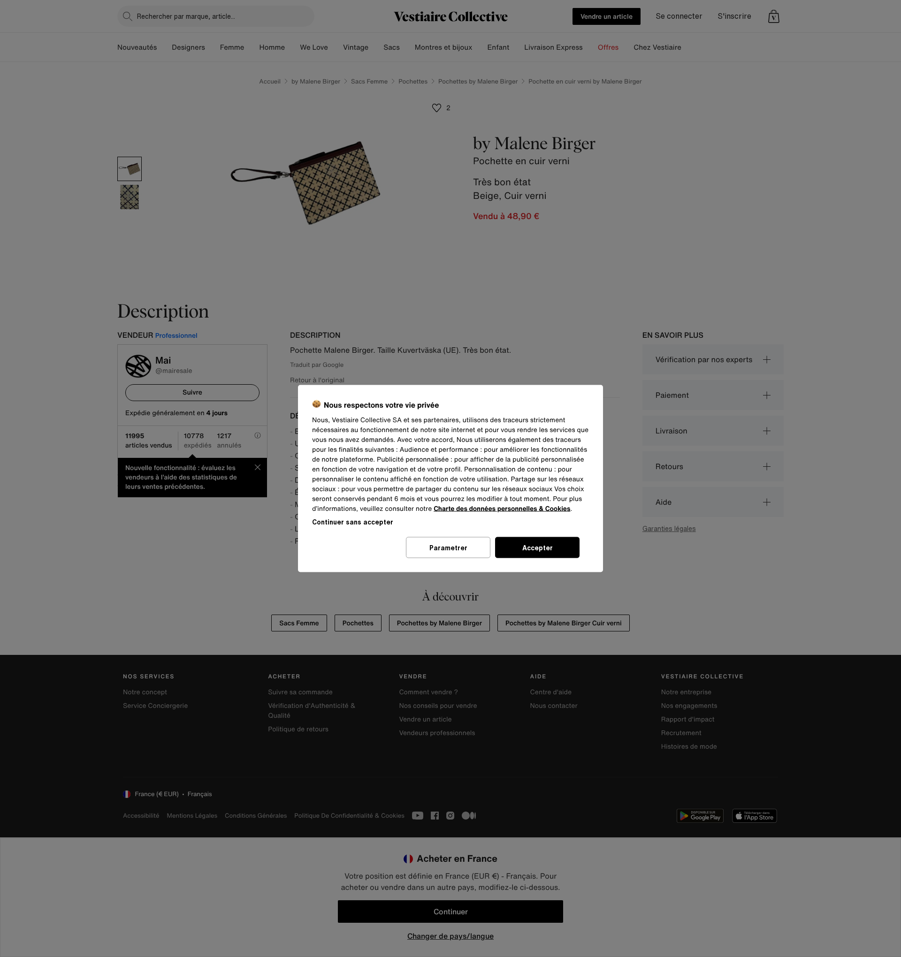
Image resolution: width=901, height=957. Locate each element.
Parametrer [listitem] (448, 548)
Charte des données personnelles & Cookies (502, 509)
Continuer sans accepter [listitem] (352, 522)
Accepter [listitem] (537, 548)
